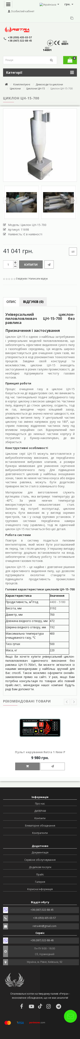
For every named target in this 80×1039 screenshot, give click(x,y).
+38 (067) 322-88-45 (20, 40)
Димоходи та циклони (49, 84)
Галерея (40, 882)
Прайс (40, 874)
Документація (40, 852)
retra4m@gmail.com (44, 926)
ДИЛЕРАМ (40, 811)
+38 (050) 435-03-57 (20, 37)
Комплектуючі (21, 84)
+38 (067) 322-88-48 (42, 940)
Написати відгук (38, 278)
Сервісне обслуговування (40, 860)
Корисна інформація (40, 889)
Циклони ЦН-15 (35, 88)
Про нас (40, 803)
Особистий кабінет (22, 11)
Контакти (40, 818)
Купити (31, 264)
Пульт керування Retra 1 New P (40, 752)
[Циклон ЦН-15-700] (40, 145)
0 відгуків (21, 278)
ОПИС (11, 301)
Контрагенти (40, 833)
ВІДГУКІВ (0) (33, 301)
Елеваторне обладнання (40, 825)
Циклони (15, 88)
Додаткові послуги (40, 867)
